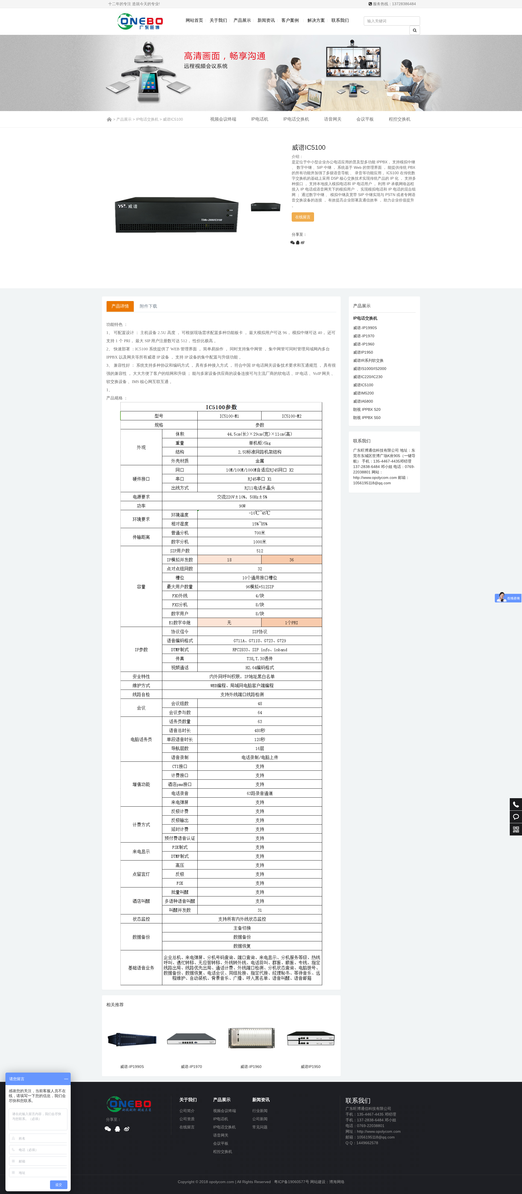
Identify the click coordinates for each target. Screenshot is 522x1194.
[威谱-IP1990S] (132, 1037)
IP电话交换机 (147, 119)
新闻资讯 (266, 20)
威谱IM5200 (363, 393)
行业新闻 (260, 1111)
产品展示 (242, 20)
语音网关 (332, 119)
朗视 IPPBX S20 (367, 409)
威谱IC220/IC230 (368, 377)
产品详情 (120, 306)
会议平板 (365, 119)
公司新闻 (260, 1119)
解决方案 (316, 20)
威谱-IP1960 (251, 1066)
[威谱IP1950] (310, 1037)
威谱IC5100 (363, 385)
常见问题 (260, 1127)
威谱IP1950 (311, 1066)
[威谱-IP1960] (251, 1037)
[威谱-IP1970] (191, 1037)
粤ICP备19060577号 (291, 1182)
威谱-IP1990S (132, 1066)
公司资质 (187, 1119)
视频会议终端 (223, 119)
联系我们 (340, 20)
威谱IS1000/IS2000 (369, 368)
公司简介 (187, 1111)
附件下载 (148, 306)
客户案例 (291, 20)
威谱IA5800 (363, 401)
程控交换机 (400, 119)
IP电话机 (259, 119)
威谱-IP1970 (191, 1066)
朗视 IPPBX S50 (367, 417)
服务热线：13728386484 (394, 4)
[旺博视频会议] (129, 1103)
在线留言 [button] (302, 217)
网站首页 (194, 20)
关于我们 (218, 20)
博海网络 (336, 1182)
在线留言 (187, 1127)
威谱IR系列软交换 (368, 360)
